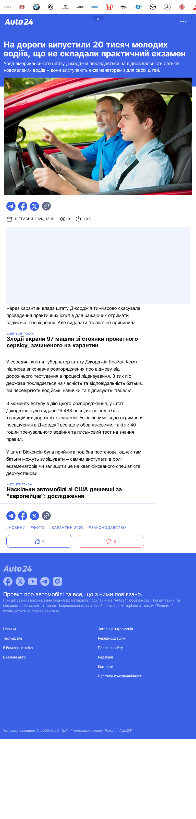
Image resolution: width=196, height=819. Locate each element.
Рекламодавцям (111, 638)
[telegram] (11, 206)
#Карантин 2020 (67, 527)
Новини (9, 629)
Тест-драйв (12, 638)
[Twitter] (20, 581)
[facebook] (22, 206)
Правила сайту (110, 648)
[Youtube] (32, 581)
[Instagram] (57, 581)
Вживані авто (14, 657)
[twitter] (34, 206)
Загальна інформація (115, 629)
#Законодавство (107, 527)
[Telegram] (45, 581)
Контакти (105, 667)
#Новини (16, 527)
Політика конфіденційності (120, 676)
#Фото (37, 527)
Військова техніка (18, 648)
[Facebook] (8, 581)
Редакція (105, 657)
